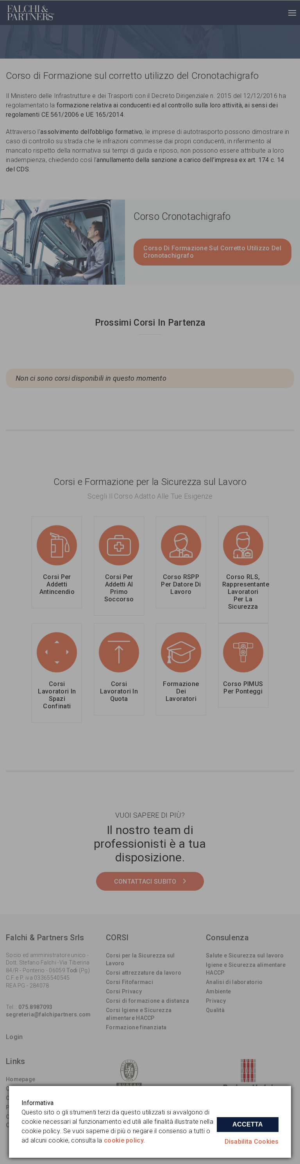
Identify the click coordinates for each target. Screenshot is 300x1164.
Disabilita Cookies (252, 1141)
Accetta (247, 1124)
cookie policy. (124, 1140)
